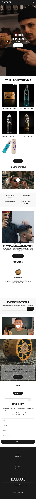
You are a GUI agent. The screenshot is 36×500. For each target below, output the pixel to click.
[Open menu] (30, 2)
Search (18, 461)
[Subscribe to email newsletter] (30, 309)
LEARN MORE (18, 255)
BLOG (18, 452)
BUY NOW (18, 376)
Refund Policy (18, 464)
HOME (18, 449)
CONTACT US (18, 456)
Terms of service (18, 463)
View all (18, 393)
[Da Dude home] (7, 2)
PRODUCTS (18, 451)
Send (18, 441)
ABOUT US (18, 454)
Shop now (18, 45)
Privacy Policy (18, 466)
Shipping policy (18, 468)
